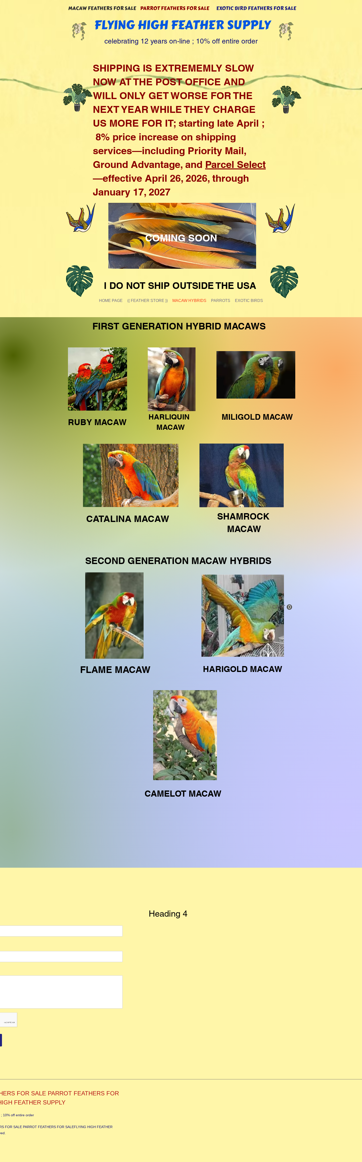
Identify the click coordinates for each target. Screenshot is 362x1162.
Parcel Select (235, 164)
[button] (282, 607)
